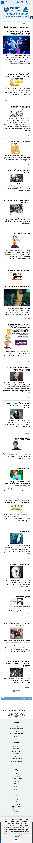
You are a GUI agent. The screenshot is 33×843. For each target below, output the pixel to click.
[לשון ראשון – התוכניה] (16, 113)
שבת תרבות (16, 754)
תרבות (16, 722)
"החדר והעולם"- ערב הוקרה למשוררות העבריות (18, 368)
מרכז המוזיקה (16, 807)
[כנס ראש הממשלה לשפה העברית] (16, 178)
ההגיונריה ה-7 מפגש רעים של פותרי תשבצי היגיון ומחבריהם (17, 501)
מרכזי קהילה (16, 776)
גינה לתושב (16, 814)
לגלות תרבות (16, 746)
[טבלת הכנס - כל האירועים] (16, 276)
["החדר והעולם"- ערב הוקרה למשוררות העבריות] (16, 376)
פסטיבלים (16, 726)
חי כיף (16, 802)
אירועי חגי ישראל (16, 731)
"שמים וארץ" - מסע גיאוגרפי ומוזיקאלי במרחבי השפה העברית (18, 405)
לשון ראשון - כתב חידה (20, 141)
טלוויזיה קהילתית (16, 761)
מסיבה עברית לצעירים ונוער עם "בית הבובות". (17, 201)
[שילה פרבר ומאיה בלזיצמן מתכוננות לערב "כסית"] (16, 339)
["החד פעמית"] (16, 538)
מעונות (16, 786)
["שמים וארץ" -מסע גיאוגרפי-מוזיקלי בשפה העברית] (16, 45)
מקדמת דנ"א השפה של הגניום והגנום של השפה (17, 624)
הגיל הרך (16, 781)
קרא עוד (27, 68)
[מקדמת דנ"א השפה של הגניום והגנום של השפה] (16, 633)
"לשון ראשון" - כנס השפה (16, 22)
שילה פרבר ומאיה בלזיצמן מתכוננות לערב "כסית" (19, 326)
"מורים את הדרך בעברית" (19, 564)
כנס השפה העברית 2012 (17, 27)
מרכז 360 (16, 812)
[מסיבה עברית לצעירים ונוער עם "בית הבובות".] (16, 208)
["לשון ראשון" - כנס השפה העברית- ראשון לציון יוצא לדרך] (16, 82)
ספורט (16, 774)
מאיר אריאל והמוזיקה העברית (17, 286)
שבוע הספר (16, 749)
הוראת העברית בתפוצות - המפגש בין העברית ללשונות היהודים (18, 663)
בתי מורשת (16, 809)
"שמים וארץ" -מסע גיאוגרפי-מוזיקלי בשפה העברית (18, 32)
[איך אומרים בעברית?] (16, 241)
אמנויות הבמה (16, 751)
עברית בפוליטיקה (22, 439)
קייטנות (16, 784)
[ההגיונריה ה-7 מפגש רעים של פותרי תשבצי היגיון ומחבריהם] (16, 508)
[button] (30, 2)
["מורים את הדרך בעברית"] (16, 572)
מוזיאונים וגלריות (16, 779)
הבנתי (16, 839)
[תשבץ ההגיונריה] (16, 601)
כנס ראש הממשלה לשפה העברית (19, 171)
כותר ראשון (16, 789)
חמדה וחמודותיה (23, 468)
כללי (16, 770)
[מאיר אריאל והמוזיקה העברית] (16, 297)
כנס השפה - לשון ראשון (16, 729)
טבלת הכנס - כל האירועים (19, 270)
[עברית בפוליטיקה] (16, 445)
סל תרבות (16, 756)
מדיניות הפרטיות (9, 825)
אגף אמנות (26, 698)
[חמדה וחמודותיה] (16, 475)
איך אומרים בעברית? (21, 233)
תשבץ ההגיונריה (23, 596)
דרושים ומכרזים (16, 804)
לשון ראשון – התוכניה (20, 106)
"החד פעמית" (24, 531)
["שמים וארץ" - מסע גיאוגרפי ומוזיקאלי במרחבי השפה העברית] (16, 414)
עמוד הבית (27, 22)
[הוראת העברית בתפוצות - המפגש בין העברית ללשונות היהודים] (16, 672)
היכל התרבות (16, 736)
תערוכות (16, 799)
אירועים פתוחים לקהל (16, 734)
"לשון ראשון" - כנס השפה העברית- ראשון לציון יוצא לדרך (17, 75)
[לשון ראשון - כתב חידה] (16, 148)
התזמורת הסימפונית (16, 759)
